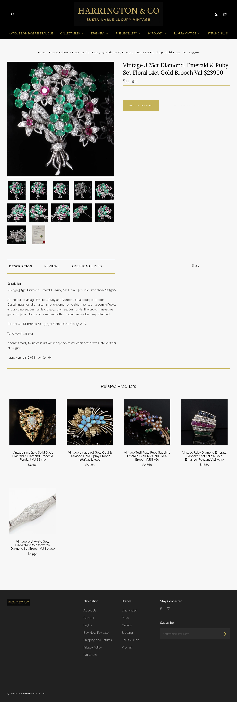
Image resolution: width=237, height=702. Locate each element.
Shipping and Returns (98, 640)
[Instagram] (168, 609)
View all (127, 647)
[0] (225, 14)
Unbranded (129, 610)
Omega (127, 625)
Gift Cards (90, 655)
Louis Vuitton (130, 640)
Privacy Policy (93, 647)
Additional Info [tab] (86, 266)
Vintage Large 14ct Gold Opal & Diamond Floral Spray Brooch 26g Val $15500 (90, 456)
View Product (32, 422)
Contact (89, 618)
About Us (90, 610)
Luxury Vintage (185, 33)
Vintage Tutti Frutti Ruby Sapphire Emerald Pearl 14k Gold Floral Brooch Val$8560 (147, 456)
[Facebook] (161, 609)
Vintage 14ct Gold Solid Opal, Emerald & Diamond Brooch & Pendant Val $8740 (32, 456)
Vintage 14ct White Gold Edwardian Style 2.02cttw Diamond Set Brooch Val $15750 (33, 545)
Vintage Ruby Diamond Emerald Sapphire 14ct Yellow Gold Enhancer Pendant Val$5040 (204, 456)
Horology (155, 33)
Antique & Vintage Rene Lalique (31, 33)
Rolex (125, 618)
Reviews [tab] (52, 266)
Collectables (70, 33)
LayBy (88, 625)
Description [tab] (20, 266)
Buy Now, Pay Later (96, 632)
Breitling (127, 632)
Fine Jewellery (126, 33)
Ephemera (98, 33)
